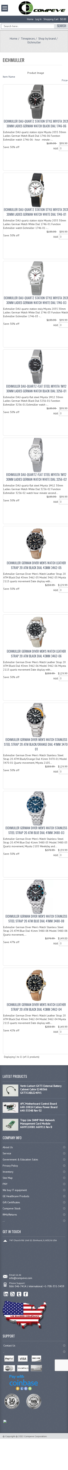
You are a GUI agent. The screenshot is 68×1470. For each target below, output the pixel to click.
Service (7, 1153)
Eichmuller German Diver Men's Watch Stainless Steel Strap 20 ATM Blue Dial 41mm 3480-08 (36, 918)
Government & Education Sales (20, 1159)
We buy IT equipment (15, 1190)
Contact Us (9, 1345)
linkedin (6, 1294)
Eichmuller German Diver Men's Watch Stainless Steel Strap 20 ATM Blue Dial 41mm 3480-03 (36, 830)
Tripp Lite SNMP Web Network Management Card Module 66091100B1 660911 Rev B (37, 1123)
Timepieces (28, 38)
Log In (38, 19)
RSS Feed (12, 1294)
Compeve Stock (11, 1208)
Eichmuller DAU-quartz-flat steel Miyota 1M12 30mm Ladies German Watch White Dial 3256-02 (36, 477)
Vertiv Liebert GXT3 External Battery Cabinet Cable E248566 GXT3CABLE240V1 (40, 1089)
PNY (5, 1184)
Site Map (8, 1178)
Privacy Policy (10, 1165)
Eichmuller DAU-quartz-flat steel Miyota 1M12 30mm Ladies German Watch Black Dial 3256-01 (36, 388)
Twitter (19, 1294)
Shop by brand (47, 38)
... (4, 1220)
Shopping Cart (50, 19)
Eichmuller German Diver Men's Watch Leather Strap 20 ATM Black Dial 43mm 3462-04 (36, 1007)
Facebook (25, 1294)
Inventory (8, 1171)
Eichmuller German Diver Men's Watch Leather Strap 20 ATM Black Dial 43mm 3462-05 (36, 565)
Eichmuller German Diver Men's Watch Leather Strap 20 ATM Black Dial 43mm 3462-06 (36, 653)
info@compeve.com (20, 1278)
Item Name (9, 76)
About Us (8, 1147)
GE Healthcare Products (16, 1196)
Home (30, 19)
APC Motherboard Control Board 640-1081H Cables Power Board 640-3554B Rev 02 (38, 1107)
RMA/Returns (10, 1214)
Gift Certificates (11, 1202)
